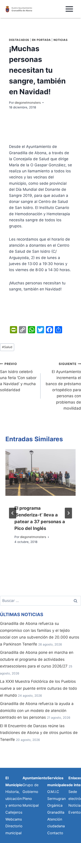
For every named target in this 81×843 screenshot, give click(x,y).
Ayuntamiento (34, 778)
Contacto (55, 833)
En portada (41, 40)
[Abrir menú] (69, 9)
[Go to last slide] (12, 513)
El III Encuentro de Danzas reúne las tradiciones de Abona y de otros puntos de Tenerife (39, 733)
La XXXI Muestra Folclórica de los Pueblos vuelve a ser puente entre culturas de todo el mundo (38, 688)
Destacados (19, 40)
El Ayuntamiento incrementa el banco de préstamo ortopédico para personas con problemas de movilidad (63, 386)
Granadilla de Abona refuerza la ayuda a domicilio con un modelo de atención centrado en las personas (37, 710)
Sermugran (56, 798)
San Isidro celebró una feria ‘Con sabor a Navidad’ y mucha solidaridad (18, 377)
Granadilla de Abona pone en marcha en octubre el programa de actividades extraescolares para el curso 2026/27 (36, 659)
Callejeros (13, 812)
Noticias (61, 40)
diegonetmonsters (28, 102)
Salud (7, 347)
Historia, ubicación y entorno (13, 798)
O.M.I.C (53, 791)
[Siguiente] (68, 513)
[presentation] (40, 472)
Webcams (13, 819)
